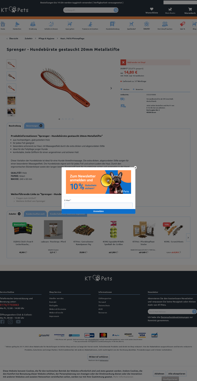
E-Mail (67, 200)
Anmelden (98, 211)
